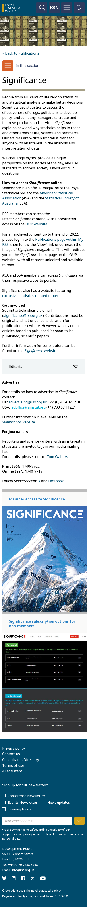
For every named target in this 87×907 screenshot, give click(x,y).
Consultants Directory (20, 759)
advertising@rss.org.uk (28, 402)
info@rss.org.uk (23, 870)
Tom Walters (57, 456)
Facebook (56, 480)
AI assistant (12, 771)
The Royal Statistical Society (43, 891)
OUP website (36, 224)
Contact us (11, 753)
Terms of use (13, 765)
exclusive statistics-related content (31, 295)
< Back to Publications (20, 53)
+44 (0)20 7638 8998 (23, 864)
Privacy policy (13, 748)
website (41, 350)
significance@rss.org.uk (23, 315)
